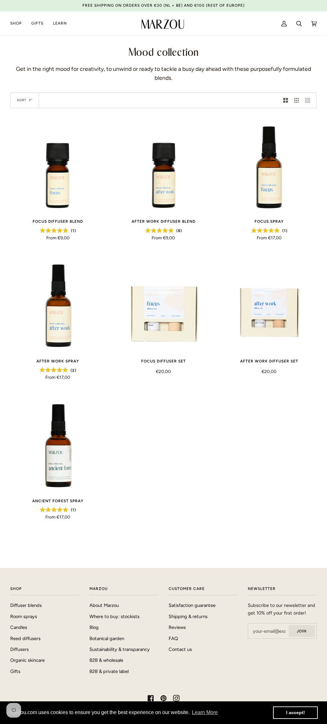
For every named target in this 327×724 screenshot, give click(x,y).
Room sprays (23, 616)
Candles (18, 627)
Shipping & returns (188, 616)
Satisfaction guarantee (192, 605)
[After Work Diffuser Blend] (163, 166)
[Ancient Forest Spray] (58, 445)
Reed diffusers (25, 638)
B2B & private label (109, 671)
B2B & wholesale (106, 660)
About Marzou (104, 605)
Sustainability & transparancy (119, 649)
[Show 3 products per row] (296, 100)
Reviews (177, 627)
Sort (22, 100)
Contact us (180, 649)
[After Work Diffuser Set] (269, 305)
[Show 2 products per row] (285, 100)
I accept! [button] (295, 712)
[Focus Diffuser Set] (163, 305)
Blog (94, 627)
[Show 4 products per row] (309, 100)
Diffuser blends (26, 605)
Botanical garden (106, 638)
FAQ (173, 638)
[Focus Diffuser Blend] (58, 166)
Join (302, 631)
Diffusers (19, 649)
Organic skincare (27, 660)
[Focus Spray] (269, 166)
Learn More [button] (205, 712)
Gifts (15, 671)
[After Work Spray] (58, 305)
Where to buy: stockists (114, 616)
